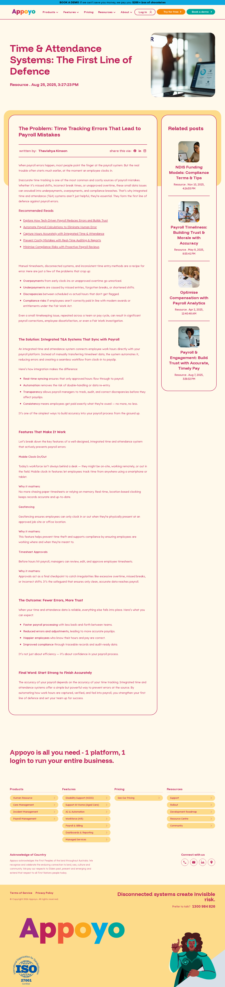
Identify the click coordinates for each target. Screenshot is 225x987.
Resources (105, 12)
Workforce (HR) (74, 818)
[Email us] (193, 862)
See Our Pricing (126, 797)
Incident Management (25, 811)
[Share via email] (144, 150)
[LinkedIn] (202, 862)
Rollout (174, 804)
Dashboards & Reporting (79, 832)
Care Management (23, 804)
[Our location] (211, 862)
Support (174, 797)
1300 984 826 (203, 906)
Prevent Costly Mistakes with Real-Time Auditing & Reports (62, 240)
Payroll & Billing (74, 825)
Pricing (89, 12)
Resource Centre (179, 818)
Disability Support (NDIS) (80, 797)
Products (49, 12)
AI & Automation (75, 811)
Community (176, 825)
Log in (143, 12)
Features (69, 12)
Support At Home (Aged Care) (82, 804)
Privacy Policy (44, 892)
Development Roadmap (183, 811)
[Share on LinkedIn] (139, 150)
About (125, 12)
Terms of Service (21, 892)
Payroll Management (24, 818)
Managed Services (76, 839)
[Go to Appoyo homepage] (23, 12)
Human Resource (22, 797)
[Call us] (184, 862)
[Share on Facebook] (135, 150)
